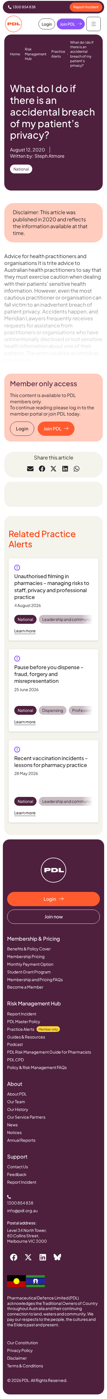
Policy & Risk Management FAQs (37, 1067)
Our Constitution (22, 1342)
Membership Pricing (26, 956)
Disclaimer (17, 1357)
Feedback (17, 1174)
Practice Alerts (58, 53)
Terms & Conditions (25, 1365)
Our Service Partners (26, 1116)
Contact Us (17, 1166)
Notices (14, 1132)
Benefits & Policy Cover (29, 948)
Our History (17, 1109)
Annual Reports (21, 1140)
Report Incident (21, 1013)
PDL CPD (15, 1059)
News (12, 1124)
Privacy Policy (20, 1350)
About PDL (17, 1093)
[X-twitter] (28, 1257)
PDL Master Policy (23, 1021)
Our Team (16, 1101)
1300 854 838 (24, 7)
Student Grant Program (29, 971)
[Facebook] (13, 1257)
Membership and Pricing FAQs (35, 979)
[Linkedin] (42, 1257)
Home (15, 54)
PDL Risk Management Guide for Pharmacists (49, 1051)
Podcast (15, 1044)
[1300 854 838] (9, 7)
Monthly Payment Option (30, 964)
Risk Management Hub (36, 53)
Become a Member (25, 986)
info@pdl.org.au (22, 1210)
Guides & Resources (26, 1036)
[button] (30, 469)
